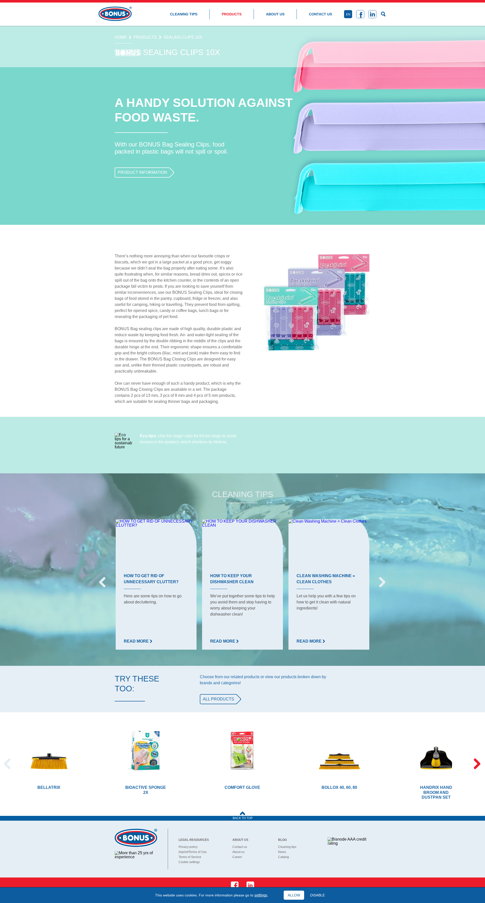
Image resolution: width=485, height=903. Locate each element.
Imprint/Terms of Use (193, 852)
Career (237, 857)
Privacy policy (188, 847)
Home (121, 37)
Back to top (243, 818)
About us (275, 14)
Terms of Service (190, 857)
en (348, 14)
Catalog (283, 857)
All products (218, 699)
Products (231, 14)
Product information (142, 172)
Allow (294, 895)
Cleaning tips (183, 14)
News (282, 852)
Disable (317, 895)
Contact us (320, 14)
